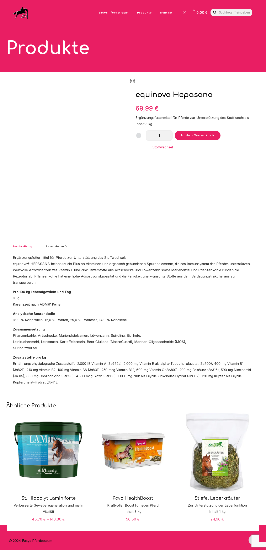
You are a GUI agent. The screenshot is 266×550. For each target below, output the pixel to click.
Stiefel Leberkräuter (217, 498)
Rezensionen (56, 246)
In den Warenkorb (197, 135)
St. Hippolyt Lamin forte (48, 498)
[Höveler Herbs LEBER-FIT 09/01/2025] (262, 533)
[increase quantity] (168, 135)
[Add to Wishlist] (138, 135)
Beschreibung (22, 246)
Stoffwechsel (162, 147)
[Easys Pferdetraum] (21, 12)
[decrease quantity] (150, 135)
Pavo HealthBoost (133, 498)
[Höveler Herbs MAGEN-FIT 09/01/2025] (3, 533)
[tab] (22, 246)
